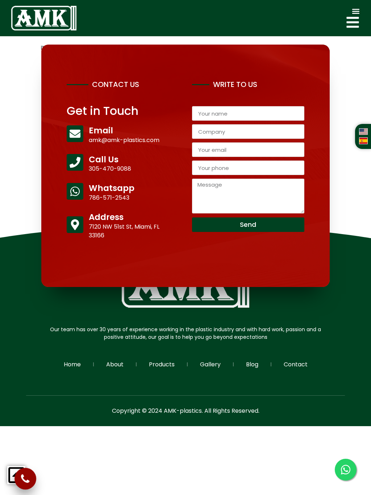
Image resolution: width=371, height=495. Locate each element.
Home (72, 364)
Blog (252, 364)
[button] (356, 11)
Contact (296, 364)
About (115, 364)
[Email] (75, 133)
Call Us (103, 159)
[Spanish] (363, 142)
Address (106, 217)
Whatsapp (111, 188)
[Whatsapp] (75, 191)
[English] (363, 133)
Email (101, 130)
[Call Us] (75, 162)
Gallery (210, 364)
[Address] (75, 224)
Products (162, 364)
